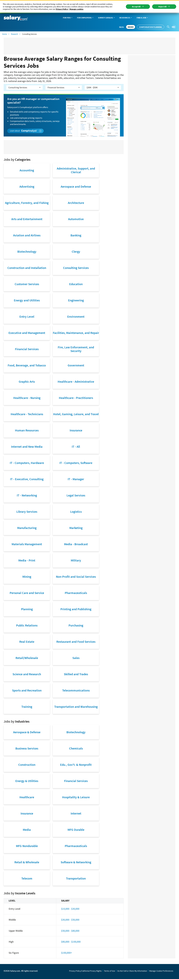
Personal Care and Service (27, 593)
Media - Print (26, 560)
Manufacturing (26, 528)
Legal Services (76, 495)
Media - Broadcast (76, 544)
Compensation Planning (150, 27)
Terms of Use (109, 971)
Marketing (76, 528)
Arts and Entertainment (26, 219)
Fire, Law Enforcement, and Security (76, 349)
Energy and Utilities (27, 300)
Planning (27, 609)
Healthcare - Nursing (26, 398)
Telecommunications (76, 690)
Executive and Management (27, 333)
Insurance (76, 430)
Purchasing (76, 625)
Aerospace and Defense (76, 186)
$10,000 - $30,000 (70, 908)
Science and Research (27, 674)
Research (14, 34)
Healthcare (26, 797)
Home (4, 34)
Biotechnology (26, 251)
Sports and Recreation (27, 690)
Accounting (27, 170)
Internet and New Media (27, 447)
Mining (26, 577)
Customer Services (27, 284)
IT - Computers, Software (75, 463)
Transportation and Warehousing (76, 707)
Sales (75, 658)
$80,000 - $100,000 (71, 941)
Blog (121, 27)
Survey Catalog (105, 17)
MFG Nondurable (27, 846)
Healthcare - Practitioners (76, 398)
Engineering (76, 300)
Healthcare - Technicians (27, 414)
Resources (124, 17)
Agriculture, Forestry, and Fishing (27, 203)
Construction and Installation (26, 268)
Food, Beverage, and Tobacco (27, 365)
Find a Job (141, 17)
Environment (75, 316)
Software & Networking (76, 862)
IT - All (76, 447)
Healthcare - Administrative (76, 382)
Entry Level (26, 316)
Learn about (15, 130)
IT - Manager (76, 479)
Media (27, 830)
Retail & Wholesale (26, 862)
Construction (26, 765)
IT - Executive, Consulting (26, 479)
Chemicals (76, 748)
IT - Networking (27, 495)
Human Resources (27, 430)
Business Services (26, 748)
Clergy (76, 251)
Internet (76, 813)
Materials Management (27, 544)
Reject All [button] (162, 6)
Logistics (76, 512)
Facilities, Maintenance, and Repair (76, 333)
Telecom (26, 878)
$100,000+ (66, 952)
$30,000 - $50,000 (70, 919)
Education (76, 284)
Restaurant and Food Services (75, 642)
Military (76, 560)
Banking (75, 235)
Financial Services (27, 349)
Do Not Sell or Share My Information (132, 971)
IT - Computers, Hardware (27, 463)
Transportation (76, 878)
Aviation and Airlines (26, 235)
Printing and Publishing (75, 609)
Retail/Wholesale (27, 658)
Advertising (26, 186)
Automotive (76, 219)
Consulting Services (76, 268)
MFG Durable (76, 830)
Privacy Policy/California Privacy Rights (85, 971)
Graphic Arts (27, 382)
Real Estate (26, 642)
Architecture (76, 203)
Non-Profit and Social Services (76, 577)
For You (67, 17)
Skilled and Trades (76, 674)
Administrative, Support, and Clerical (76, 170)
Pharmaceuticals (76, 593)
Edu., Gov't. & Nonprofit (76, 765)
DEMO (131, 27)
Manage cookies (76, 9)
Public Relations (26, 625)
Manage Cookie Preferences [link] (161, 971)
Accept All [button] (136, 6)
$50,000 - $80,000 (70, 930)
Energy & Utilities (26, 781)
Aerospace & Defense (26, 732)
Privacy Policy (62, 9)
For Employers (84, 17)
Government (76, 365)
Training (26, 707)
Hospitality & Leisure (76, 797)
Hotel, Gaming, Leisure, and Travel (76, 414)
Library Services (26, 512)
